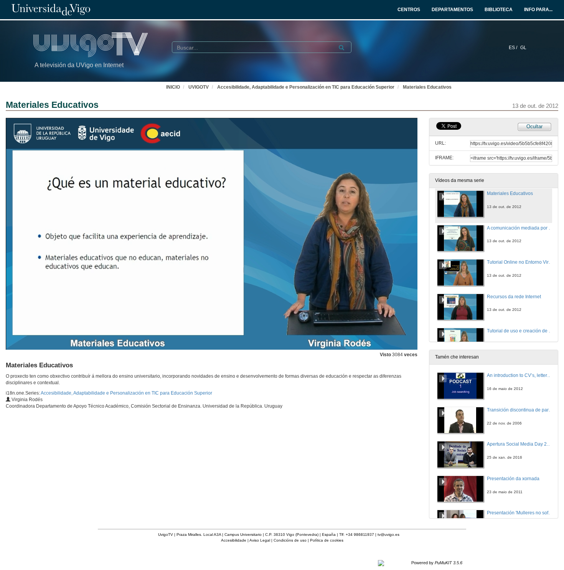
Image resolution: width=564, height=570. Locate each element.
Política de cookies (326, 540)
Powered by (436, 562)
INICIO (173, 87)
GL (523, 47)
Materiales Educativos (427, 87)
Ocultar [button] (534, 126)
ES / (513, 47)
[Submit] (341, 47)
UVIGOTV (198, 87)
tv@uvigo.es (388, 534)
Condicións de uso (290, 540)
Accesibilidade (233, 540)
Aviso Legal (259, 540)
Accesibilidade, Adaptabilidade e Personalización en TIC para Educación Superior (305, 87)
